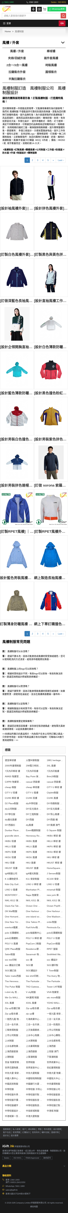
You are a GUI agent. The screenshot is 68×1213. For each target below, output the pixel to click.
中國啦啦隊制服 (33, 1078)
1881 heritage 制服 (55, 760)
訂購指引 (26, 1132)
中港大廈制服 (32, 1116)
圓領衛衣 (51, 72)
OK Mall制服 (11, 911)
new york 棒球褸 (55, 895)
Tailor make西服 (13, 976)
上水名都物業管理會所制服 (13, 1046)
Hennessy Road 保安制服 (34, 835)
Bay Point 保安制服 (34, 776)
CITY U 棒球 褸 (54, 787)
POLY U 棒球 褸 (34, 938)
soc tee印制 (11, 959)
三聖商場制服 (11, 1030)
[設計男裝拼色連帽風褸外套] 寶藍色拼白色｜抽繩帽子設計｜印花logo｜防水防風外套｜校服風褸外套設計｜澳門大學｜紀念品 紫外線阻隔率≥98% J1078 (17, 485)
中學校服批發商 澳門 (55, 1100)
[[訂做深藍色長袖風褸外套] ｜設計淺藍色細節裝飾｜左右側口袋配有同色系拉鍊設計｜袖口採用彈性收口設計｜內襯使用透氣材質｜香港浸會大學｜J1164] (17, 277)
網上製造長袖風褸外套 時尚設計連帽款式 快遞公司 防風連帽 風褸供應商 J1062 (51, 578)
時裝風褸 (51, 65)
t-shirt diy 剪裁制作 (13, 992)
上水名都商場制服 (55, 1040)
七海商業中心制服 (34, 1019)
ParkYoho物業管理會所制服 (34, 927)
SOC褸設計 (31, 970)
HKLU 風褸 (31, 846)
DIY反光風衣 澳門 (34, 809)
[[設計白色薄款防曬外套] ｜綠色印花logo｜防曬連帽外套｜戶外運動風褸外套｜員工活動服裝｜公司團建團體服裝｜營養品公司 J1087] (51, 324)
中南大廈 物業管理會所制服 (55, 1073)
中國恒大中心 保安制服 (55, 1078)
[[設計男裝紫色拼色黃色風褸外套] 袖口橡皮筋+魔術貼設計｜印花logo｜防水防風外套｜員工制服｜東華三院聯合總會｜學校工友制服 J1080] (51, 416)
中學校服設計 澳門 (13, 1110)
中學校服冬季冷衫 (13, 1094)
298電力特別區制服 (34, 765)
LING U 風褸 (11, 889)
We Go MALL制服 (13, 997)
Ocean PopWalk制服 (55, 906)
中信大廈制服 (32, 1073)
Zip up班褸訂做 (12, 1008)
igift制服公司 (11, 873)
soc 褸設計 (52, 959)
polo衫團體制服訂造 (13, 938)
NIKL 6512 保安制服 (13, 900)
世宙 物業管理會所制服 (13, 1062)
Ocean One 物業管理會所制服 (34, 906)
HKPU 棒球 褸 (54, 846)
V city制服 (31, 992)
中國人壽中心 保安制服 (13, 1078)
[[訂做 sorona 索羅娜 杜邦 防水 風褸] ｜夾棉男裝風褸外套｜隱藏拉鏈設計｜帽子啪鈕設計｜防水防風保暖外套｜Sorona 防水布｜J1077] (51, 462)
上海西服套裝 (11, 1051)
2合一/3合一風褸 (17, 65)
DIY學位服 (10, 814)
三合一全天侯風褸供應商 (13, 1024)
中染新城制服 (32, 1110)
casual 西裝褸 (33, 782)
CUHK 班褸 (31, 798)
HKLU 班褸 (10, 846)
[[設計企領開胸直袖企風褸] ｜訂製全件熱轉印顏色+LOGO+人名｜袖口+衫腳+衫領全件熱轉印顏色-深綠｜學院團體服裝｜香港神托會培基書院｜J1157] (17, 324)
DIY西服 (30, 819)
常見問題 (16, 1132)
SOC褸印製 (52, 965)
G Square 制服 (54, 830)
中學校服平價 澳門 (13, 1100)
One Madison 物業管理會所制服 (55, 916)
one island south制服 (34, 916)
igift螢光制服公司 (34, 873)
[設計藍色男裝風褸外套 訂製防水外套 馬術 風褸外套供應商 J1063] (17, 555)
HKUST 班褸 (11, 868)
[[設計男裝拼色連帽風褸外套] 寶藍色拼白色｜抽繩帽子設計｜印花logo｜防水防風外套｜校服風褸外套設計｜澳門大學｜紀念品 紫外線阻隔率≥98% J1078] (17, 462)
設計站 (6, 1136)
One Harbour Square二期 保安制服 (55, 911)
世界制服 (30, 1062)
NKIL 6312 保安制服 (55, 900)
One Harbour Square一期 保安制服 (34, 911)
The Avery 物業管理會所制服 (55, 976)
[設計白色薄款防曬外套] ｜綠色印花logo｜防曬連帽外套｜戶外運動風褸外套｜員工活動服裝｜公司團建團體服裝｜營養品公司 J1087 (51, 347)
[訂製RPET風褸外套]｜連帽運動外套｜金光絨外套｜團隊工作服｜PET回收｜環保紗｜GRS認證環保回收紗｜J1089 (51, 531)
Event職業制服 (33, 830)
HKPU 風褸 (31, 852)
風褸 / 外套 (17, 51)
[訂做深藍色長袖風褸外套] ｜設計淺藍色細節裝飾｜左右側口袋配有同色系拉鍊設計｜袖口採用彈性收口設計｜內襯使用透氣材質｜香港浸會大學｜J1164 (17, 301)
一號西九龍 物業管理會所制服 (13, 1019)
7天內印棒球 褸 (12, 771)
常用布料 (36, 1132)
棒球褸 (51, 51)
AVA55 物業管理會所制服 (13, 776)
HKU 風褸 (31, 862)
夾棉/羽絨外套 (17, 58)
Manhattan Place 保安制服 (34, 889)
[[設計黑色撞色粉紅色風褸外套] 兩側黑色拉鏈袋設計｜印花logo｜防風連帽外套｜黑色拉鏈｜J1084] (51, 370)
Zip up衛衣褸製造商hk (34, 1008)
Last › (61, 160)
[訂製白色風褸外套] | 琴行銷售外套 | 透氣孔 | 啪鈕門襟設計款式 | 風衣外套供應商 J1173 (17, 254)
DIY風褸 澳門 (53, 825)
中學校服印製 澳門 (34, 1094)
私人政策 (16, 1129)
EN (62, 23)
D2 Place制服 (11, 803)
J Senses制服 (53, 873)
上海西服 (51, 1046)
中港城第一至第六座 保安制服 (13, 1116)
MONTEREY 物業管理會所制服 (13, 895)
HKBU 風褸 (31, 841)
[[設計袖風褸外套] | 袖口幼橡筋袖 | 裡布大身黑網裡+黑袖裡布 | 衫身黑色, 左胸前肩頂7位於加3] (17, 185)
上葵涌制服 (31, 1057)
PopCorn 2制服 (33, 943)
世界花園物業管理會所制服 (13, 1067)
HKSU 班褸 (10, 857)
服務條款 (7, 1129)
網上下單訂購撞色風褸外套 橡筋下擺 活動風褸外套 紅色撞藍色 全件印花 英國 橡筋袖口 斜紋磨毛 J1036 (51, 624)
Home (8, 31)
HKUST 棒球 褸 (54, 862)
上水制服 (9, 1040)
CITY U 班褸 (11, 792)
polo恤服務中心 (33, 933)
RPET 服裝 (52, 949)
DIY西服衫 (10, 825)
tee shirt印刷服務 (34, 976)
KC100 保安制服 (55, 879)
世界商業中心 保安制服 (55, 1062)
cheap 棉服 (10, 787)
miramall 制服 (53, 889)
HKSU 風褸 (31, 857)
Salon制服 (10, 954)
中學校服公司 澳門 (55, 1089)
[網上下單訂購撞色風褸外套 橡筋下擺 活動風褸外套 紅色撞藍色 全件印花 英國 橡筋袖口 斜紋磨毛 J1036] (51, 601)
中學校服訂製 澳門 (55, 1105)
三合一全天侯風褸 (55, 1019)
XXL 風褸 (9, 1003)
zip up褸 (30, 1013)
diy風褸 (29, 825)
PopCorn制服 (53, 943)
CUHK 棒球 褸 (12, 798)
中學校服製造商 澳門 (34, 1105)
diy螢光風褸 (11, 819)
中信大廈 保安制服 (13, 1073)
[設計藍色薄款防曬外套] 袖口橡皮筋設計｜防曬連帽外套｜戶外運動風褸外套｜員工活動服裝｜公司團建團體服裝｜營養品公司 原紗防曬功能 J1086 (17, 393)
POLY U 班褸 (53, 938)
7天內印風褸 (53, 771)
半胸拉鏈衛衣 (17, 79)
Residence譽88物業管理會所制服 (34, 949)
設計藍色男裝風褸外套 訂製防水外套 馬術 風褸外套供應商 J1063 (17, 578)
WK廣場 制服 (32, 997)
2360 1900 (33, 2)
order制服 (52, 922)
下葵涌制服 (52, 1057)
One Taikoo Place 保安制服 (34, 922)
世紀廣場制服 (53, 1067)
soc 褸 (29, 959)
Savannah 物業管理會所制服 (34, 954)
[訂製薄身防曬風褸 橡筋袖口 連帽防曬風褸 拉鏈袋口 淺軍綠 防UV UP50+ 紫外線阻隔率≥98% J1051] (17, 601)
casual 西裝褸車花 (55, 782)
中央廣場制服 (53, 1083)
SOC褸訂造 (10, 970)
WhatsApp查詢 (58, 9)
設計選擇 (57, 1129)
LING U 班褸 (53, 884)
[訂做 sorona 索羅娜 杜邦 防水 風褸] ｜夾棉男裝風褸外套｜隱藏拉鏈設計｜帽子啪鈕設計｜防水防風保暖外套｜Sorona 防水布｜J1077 (51, 485)
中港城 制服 (53, 1110)
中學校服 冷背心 (34, 1089)
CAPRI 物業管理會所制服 (13, 782)
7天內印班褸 (32, 771)
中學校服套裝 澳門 (55, 1094)
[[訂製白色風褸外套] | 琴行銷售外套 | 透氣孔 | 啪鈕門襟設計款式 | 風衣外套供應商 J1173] (17, 231)
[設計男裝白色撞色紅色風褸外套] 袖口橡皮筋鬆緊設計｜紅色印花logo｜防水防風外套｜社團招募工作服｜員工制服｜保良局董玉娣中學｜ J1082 (17, 439)
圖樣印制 (55, 1132)
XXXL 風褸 (31, 1003)
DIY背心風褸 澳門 (55, 814)
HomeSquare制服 (55, 868)
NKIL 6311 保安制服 (34, 900)
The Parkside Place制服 (34, 981)
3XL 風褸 (51, 765)
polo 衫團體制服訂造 (13, 933)
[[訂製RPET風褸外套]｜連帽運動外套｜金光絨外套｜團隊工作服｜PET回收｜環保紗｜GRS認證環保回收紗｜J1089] (51, 508)
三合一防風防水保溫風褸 (55, 1024)
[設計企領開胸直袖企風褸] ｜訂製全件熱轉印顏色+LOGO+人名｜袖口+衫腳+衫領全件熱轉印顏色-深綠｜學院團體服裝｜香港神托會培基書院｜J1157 (17, 347)
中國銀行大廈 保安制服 (34, 1083)
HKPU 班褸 (10, 852)
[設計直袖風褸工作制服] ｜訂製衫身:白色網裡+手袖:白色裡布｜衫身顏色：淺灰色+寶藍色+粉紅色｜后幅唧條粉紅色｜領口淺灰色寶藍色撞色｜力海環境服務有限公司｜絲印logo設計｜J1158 (51, 301)
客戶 (24, 1129)
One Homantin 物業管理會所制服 (13, 916)
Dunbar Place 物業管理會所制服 (13, 830)
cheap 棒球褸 (32, 787)
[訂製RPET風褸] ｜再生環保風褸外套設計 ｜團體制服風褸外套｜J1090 (17, 531)
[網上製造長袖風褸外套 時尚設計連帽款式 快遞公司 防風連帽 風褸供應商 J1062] (51, 555)
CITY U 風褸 (32, 792)
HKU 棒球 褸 (53, 857)
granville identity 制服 (13, 835)
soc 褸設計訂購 (12, 965)
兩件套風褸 (51, 58)
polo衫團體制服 (54, 933)
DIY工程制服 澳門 (34, 814)
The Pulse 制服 (12, 986)
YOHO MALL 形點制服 (55, 1003)
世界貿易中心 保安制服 (34, 1067)
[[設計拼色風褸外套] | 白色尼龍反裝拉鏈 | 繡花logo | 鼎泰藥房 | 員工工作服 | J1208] (51, 185)
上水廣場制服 (32, 1046)
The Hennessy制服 (13, 981)
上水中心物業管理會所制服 (34, 1035)
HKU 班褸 (10, 862)
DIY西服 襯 (52, 819)
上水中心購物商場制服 (55, 1035)
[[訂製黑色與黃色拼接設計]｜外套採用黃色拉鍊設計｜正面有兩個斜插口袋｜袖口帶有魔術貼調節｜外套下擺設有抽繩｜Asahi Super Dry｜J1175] (51, 231)
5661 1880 (9, 2)
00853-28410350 (17, 1182)
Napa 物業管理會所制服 (34, 895)
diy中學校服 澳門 (34, 803)
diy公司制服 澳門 (13, 809)
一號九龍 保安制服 (55, 1013)
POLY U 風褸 (11, 943)
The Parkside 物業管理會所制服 (55, 981)
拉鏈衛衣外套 (17, 72)
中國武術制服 (11, 1083)
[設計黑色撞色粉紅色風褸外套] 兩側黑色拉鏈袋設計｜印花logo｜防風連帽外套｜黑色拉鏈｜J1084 (51, 393)
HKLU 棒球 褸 (54, 841)
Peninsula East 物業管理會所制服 (55, 927)
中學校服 (9, 1089)
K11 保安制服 (32, 879)
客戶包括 (7, 1132)
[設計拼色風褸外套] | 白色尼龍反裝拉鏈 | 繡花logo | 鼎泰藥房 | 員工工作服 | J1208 (51, 208)
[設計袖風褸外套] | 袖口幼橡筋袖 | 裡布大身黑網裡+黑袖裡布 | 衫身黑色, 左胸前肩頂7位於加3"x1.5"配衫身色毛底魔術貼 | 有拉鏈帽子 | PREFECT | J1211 (17, 208)
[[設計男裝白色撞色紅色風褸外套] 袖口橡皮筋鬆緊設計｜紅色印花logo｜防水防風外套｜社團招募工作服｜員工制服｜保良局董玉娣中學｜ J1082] (17, 416)
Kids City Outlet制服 (13, 884)
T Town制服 (53, 970)
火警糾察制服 (32, 760)
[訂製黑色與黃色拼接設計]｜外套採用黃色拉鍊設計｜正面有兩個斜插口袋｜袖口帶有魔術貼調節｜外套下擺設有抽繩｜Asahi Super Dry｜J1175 (51, 254)
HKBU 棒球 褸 (54, 835)
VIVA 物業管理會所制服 (55, 992)
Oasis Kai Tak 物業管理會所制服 (13, 906)
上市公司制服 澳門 (13, 1035)
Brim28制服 (52, 776)
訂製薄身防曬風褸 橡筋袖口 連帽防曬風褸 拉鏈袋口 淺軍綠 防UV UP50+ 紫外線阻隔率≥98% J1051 (17, 624)
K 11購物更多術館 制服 (13, 879)
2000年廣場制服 (13, 765)
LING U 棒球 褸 (33, 884)
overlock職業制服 (13, 927)
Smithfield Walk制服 (55, 954)
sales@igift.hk (12, 1190)
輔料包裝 (45, 1132)
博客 (40, 1129)
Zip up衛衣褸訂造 (55, 1008)
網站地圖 (34, 1207)
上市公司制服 (53, 1030)
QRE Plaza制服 (12, 949)
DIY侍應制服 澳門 (55, 803)
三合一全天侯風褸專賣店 (34, 1024)
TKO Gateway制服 (34, 986)
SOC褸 (29, 965)
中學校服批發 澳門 (34, 1100)
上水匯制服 (31, 1040)
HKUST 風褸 (32, 868)
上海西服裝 (31, 1051)
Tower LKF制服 (54, 986)
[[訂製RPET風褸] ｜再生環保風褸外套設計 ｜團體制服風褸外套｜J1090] (17, 508)
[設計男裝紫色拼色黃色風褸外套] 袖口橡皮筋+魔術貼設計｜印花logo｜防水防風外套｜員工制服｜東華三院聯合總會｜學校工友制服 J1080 (51, 439)
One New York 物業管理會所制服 (13, 922)
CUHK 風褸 (52, 798)
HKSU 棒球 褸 (54, 852)
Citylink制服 (52, 792)
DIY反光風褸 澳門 (55, 809)
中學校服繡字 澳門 (13, 1105)
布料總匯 (47, 1129)
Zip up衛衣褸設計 (13, 1013)
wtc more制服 (53, 997)
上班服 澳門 (53, 1051)
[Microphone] (33, 9)
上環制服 (9, 1057)
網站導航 (32, 1129)
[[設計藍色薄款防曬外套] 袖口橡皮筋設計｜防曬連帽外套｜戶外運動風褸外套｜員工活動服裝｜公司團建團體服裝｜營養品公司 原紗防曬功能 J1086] (17, 370)
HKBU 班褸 (10, 841)
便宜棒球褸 (10, 760)
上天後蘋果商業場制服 (34, 1030)
